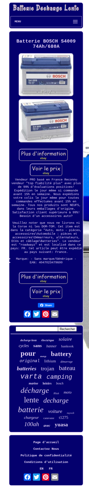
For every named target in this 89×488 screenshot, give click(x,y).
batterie (31, 409)
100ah (31, 424)
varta (31, 377)
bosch (59, 383)
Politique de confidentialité (46, 455)
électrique (47, 340)
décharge (35, 390)
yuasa (61, 424)
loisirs (47, 383)
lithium (50, 361)
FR (50, 468)
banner (51, 346)
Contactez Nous (46, 449)
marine (33, 383)
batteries (26, 368)
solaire (65, 339)
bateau (67, 367)
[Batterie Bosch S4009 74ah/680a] (46, 75)
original (30, 360)
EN (41, 468)
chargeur (31, 417)
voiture (55, 411)
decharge (55, 400)
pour (28, 353)
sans (37, 345)
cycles (24, 345)
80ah (56, 393)
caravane (48, 418)
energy (43, 356)
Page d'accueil (46, 442)
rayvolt (70, 413)
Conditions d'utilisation (46, 462)
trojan (47, 368)
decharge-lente (28, 340)
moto (68, 392)
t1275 (63, 417)
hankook (67, 346)
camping (59, 377)
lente (31, 400)
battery (61, 353)
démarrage (66, 361)
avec (47, 425)
